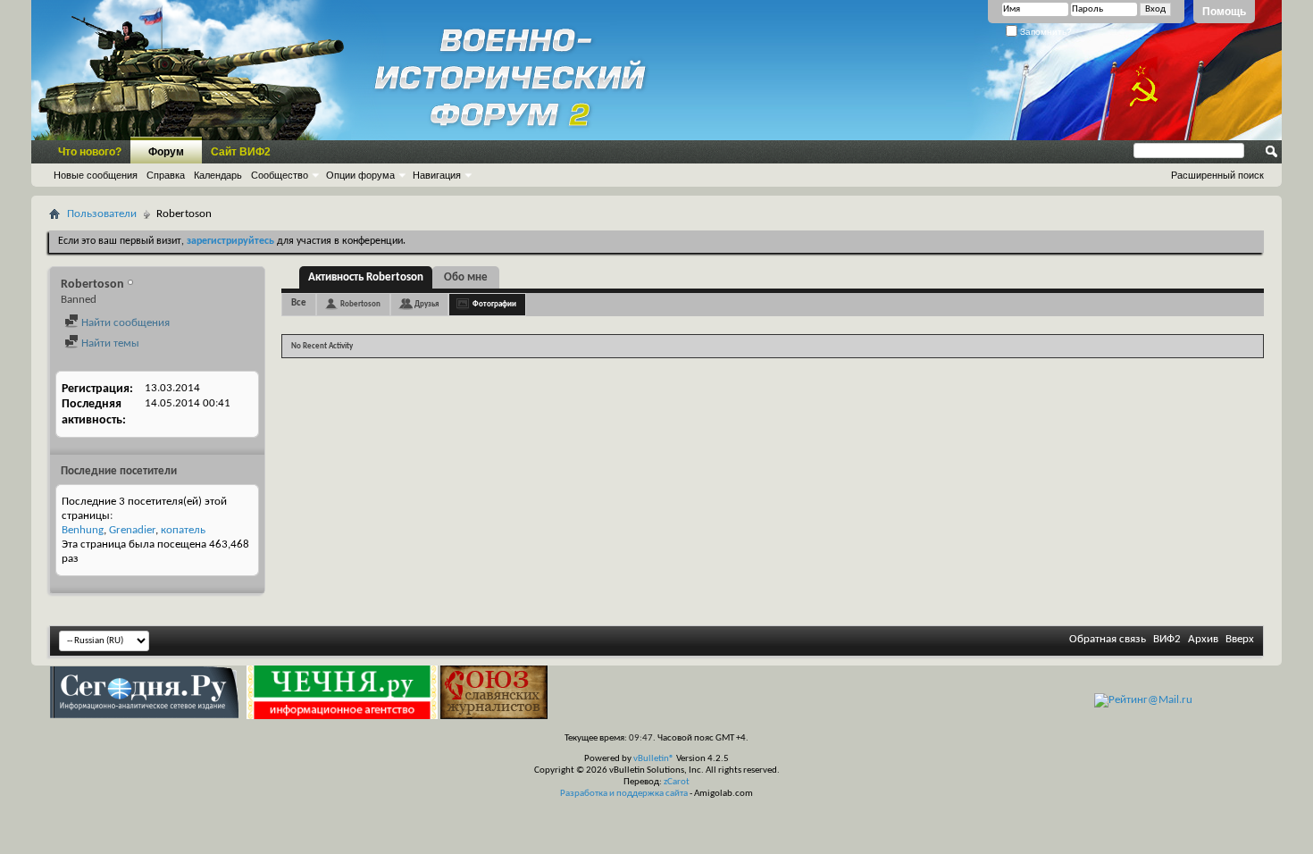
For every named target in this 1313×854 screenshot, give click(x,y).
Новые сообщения (96, 175)
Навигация (437, 175)
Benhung (83, 530)
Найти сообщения (124, 323)
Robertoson (360, 304)
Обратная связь (1107, 639)
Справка (165, 175)
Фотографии (494, 304)
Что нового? (89, 152)
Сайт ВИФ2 (241, 152)
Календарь (218, 175)
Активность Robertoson (365, 277)
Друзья (426, 304)
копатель (183, 530)
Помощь (1224, 11)
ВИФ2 (1167, 639)
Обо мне (466, 277)
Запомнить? (1044, 32)
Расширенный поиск (1217, 175)
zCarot (677, 782)
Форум (166, 152)
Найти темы (109, 343)
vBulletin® (653, 759)
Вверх (1239, 639)
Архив (1203, 639)
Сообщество (279, 175)
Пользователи (102, 214)
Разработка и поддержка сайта (624, 794)
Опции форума (360, 175)
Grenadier (132, 530)
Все (298, 303)
